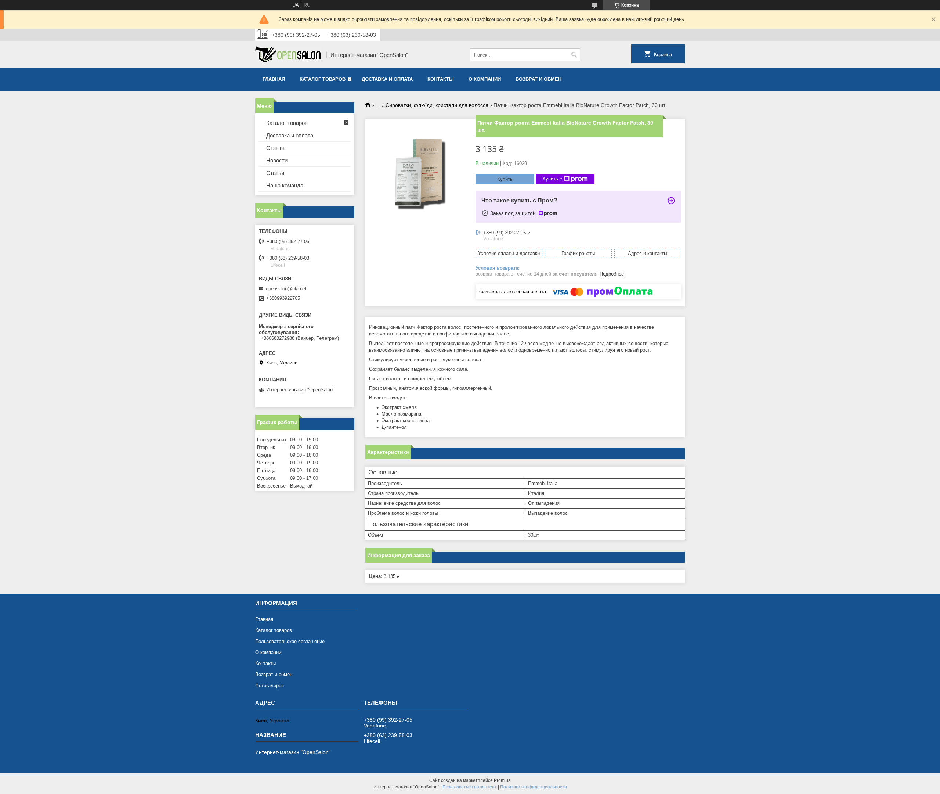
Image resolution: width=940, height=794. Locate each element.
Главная (274, 79)
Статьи (275, 173)
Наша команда (284, 185)
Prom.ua (502, 780)
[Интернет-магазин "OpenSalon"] (288, 55)
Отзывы (276, 148)
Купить (505, 179)
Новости (277, 160)
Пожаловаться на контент (469, 787)
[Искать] (573, 54)
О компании (485, 79)
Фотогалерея (269, 685)
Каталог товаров (323, 79)
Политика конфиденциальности (533, 787)
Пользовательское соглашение (290, 641)
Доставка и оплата (387, 79)
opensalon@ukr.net (286, 288)
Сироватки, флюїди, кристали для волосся (437, 105)
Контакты (440, 79)
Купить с (552, 179)
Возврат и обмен (538, 79)
